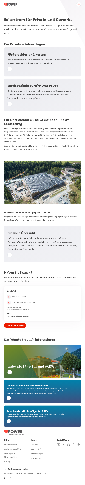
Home (6, 16)
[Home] (42, 433)
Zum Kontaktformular (15, 325)
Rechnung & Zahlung (13, 449)
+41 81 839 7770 (19, 296)
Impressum (9, 473)
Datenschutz (40, 473)
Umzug (7, 461)
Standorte (35, 444)
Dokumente (36, 458)
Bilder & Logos (37, 453)
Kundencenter (10, 444)
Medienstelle (36, 449)
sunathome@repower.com (23, 302)
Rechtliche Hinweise (24, 473)
